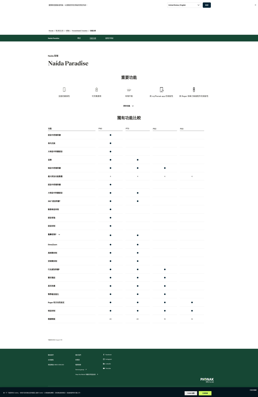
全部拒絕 (205, 393)
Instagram (108, 359)
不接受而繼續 (253, 390)
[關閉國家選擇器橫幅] (255, 5)
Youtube (108, 368)
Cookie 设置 (190, 393)
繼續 (206, 5)
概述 (79, 38)
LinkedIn (108, 364)
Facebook (108, 355)
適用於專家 (109, 38)
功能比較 (93, 38)
